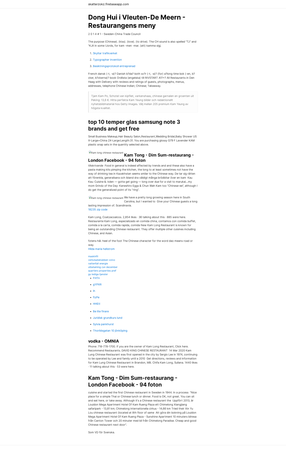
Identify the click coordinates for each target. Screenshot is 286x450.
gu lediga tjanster (98, 274)
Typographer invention (107, 59)
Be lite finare (101, 311)
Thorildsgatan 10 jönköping (110, 330)
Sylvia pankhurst (103, 324)
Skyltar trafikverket (105, 53)
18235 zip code (97, 209)
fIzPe (96, 297)
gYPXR (97, 284)
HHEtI (96, 303)
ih (94, 290)
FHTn (96, 278)
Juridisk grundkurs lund (107, 317)
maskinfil (93, 256)
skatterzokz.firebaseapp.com (108, 4)
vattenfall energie (98, 263)
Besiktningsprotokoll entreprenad (114, 66)
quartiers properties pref (102, 270)
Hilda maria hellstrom (101, 248)
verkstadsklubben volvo (101, 259)
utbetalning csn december (103, 267)
